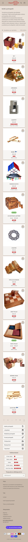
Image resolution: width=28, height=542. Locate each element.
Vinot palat (14, 311)
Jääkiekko (14, 88)
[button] (3, 3)
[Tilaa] (23, 475)
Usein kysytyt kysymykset (9, 500)
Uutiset (4, 497)
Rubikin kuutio (14, 184)
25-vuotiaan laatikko (14, 216)
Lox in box (13, 407)
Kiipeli (11, 539)
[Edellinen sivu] (4, 420)
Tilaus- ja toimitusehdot (8, 504)
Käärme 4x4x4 (14, 375)
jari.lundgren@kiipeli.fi (8, 520)
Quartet (13, 120)
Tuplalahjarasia (14, 280)
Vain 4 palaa (14, 343)
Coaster (14, 248)
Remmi (13, 152)
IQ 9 (14, 56)
